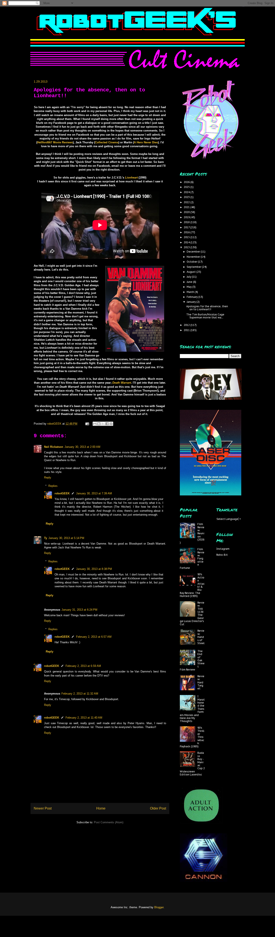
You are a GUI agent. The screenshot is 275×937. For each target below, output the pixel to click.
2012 (187, 325)
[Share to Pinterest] (111, 424)
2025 (187, 187)
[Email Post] (87, 423)
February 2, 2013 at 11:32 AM (79, 693)
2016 (187, 232)
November (194, 256)
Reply (47, 477)
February (192, 296)
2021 (187, 207)
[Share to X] (103, 424)
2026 (187, 182)
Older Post (158, 808)
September (194, 266)
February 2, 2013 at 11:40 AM (84, 717)
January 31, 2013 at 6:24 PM (79, 609)
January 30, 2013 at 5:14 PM (66, 538)
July (189, 276)
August (191, 271)
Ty (45, 538)
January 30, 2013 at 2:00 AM (82, 446)
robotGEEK (62, 493)
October (192, 261)
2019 (187, 217)
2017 (187, 227)
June (190, 281)
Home (100, 808)
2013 (187, 247)
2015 (187, 237)
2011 (187, 330)
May (189, 286)
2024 (187, 192)
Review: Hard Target (200, 682)
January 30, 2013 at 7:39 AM (94, 493)
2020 (187, 212)
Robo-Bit (222, 554)
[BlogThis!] (99, 424)
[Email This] (95, 424)
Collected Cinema (106, 142)
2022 (187, 202)
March (191, 292)
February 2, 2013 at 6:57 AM (94, 636)
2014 (187, 242)
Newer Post (43, 808)
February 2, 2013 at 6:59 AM (83, 666)
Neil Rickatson (53, 446)
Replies (53, 485)
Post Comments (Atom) (108, 822)
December (194, 251)
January (191, 301)
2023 (187, 197)
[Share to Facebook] (107, 424)
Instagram (222, 548)
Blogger (158, 907)
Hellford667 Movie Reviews (55, 142)
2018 (187, 222)
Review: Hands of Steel (201, 637)
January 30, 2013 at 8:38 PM (94, 569)
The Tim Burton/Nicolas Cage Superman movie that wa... (205, 316)
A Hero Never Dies (146, 142)
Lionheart (131, 177)
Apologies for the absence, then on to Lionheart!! (207, 308)
